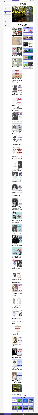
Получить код (14, 5)
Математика (5, 12)
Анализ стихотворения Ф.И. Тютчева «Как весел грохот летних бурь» (26, 53)
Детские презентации (6, 9)
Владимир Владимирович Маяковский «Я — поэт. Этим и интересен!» (31, 67)
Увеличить (32, 5)
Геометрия (5, 8)
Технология (5, 20)
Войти (33, 0)
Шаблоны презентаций (6, 24)
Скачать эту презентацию (22, 4)
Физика (5, 21)
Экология (5, 25)
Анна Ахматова (25, 46)
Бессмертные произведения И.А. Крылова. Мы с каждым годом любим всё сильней (26, 60)
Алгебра (5, 4)
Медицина (5, 13)
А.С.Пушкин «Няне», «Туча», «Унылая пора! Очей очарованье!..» (26, 33)
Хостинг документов (25, 414)
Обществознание (6, 17)
